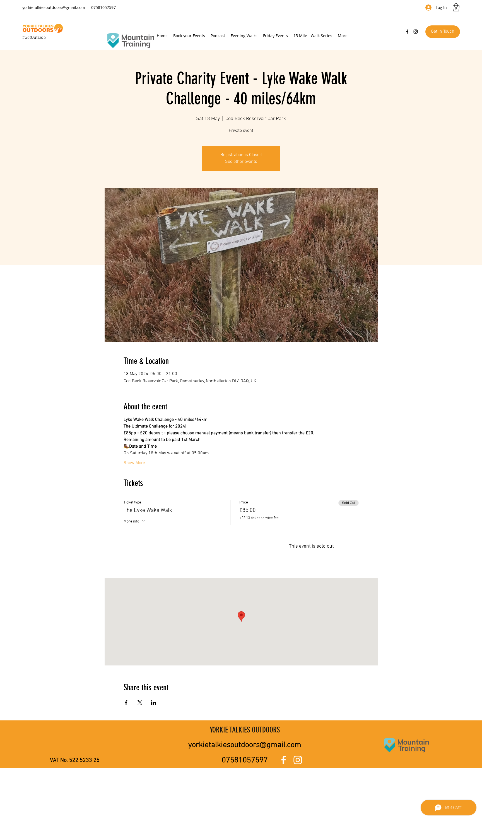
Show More (134, 463)
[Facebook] (407, 31)
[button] (456, 7)
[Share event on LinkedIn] (153, 702)
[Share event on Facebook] (126, 702)
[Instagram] (415, 31)
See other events (241, 161)
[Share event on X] (140, 702)
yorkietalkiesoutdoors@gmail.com (53, 7)
